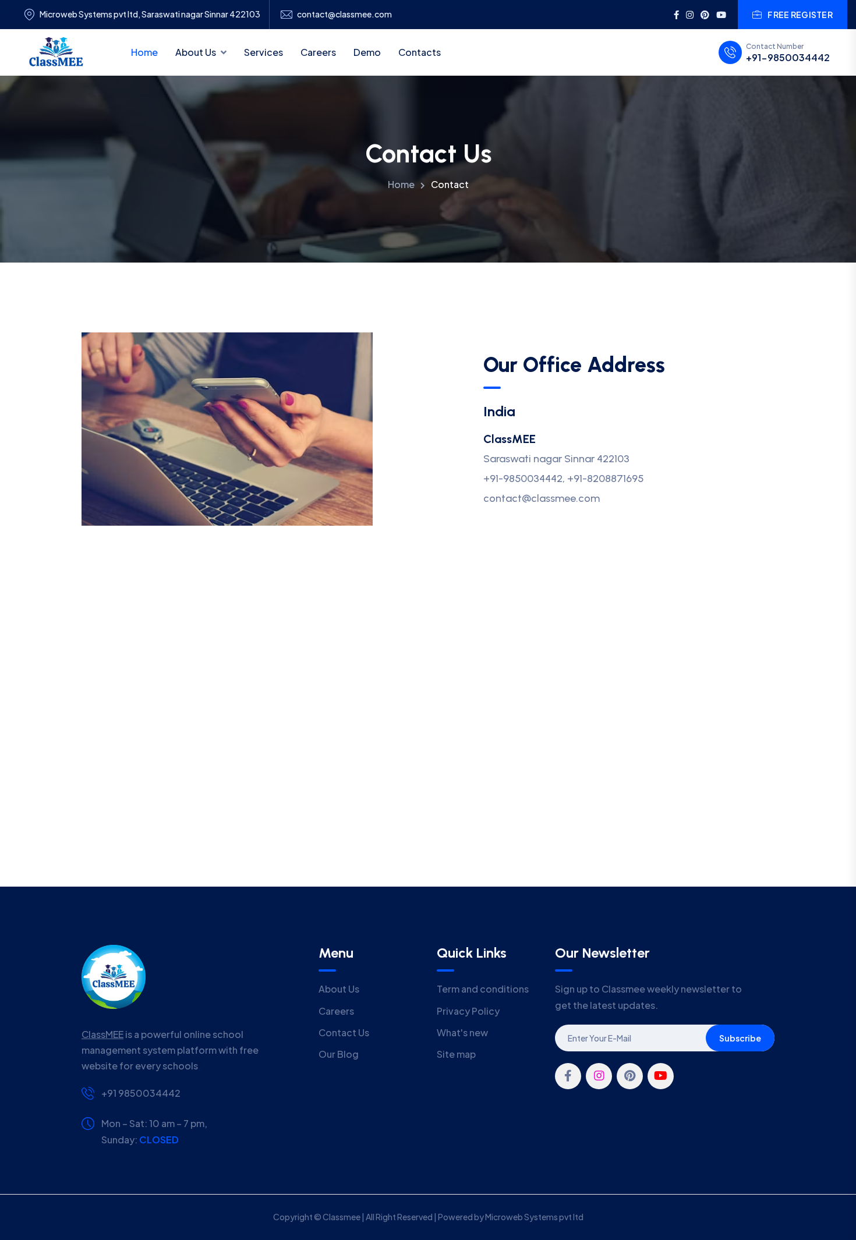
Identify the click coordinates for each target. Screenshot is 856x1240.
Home (144, 52)
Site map (456, 1054)
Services (263, 52)
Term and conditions (483, 989)
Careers (318, 52)
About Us (195, 52)
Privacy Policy (468, 1011)
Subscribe (740, 1038)
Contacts (419, 52)
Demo (367, 52)
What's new (462, 1032)
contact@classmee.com (344, 14)
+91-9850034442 (788, 57)
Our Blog (339, 1054)
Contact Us (344, 1032)
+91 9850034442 (141, 1093)
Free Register (800, 14)
